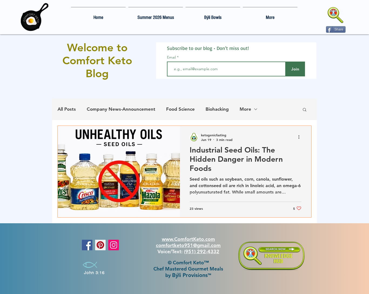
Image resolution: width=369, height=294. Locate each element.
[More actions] (300, 137)
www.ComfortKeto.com (188, 239)
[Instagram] (113, 245)
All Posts (67, 109)
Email (172, 57)
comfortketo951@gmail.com (188, 245)
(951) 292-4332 (201, 251)
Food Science (180, 109)
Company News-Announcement (121, 109)
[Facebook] (87, 245)
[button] (304, 110)
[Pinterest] (100, 245)
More (245, 109)
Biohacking (217, 109)
